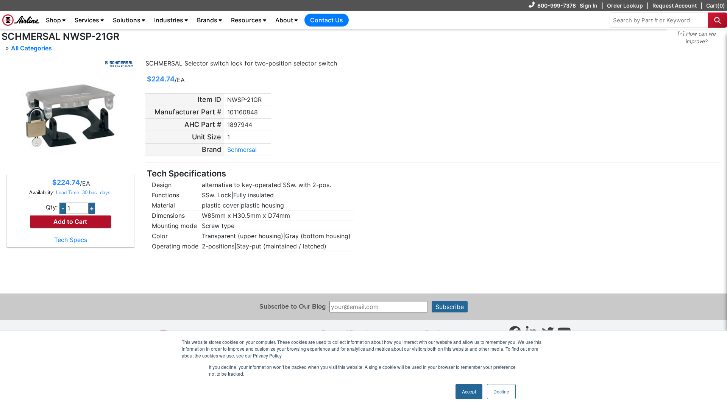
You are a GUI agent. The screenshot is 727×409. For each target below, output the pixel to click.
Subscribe (449, 307)
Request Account (674, 5)
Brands (207, 20)
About (284, 20)
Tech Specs (70, 240)
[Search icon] (717, 20)
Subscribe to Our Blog (292, 307)
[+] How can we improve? (696, 37)
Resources (246, 20)
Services (87, 20)
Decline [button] (501, 391)
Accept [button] (469, 391)
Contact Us (326, 20)
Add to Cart (70, 221)
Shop (53, 20)
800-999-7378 (556, 5)
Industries (168, 20)
